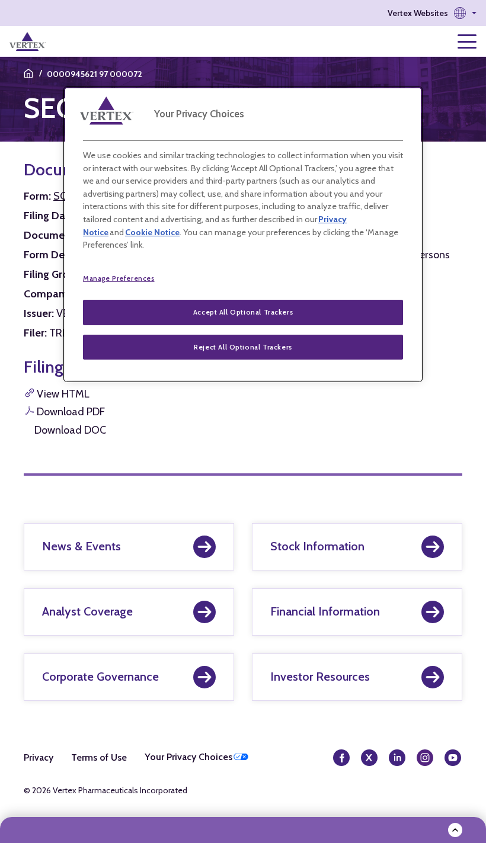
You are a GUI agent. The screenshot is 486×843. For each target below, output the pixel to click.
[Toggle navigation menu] (467, 41)
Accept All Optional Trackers (243, 312)
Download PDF (71, 411)
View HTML (63, 393)
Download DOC (70, 430)
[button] (432, 13)
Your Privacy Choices (188, 756)
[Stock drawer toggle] (455, 830)
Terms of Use (99, 757)
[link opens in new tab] (27, 41)
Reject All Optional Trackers (243, 347)
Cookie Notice (152, 232)
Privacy (38, 757)
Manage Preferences (119, 278)
